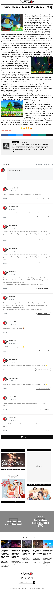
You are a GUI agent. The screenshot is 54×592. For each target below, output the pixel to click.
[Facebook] (22, 578)
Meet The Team (21, 588)
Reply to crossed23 (44, 332)
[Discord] (32, 578)
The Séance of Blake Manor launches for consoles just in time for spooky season (5, 554)
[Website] (13, 152)
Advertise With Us (13, 588)
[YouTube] (25, 578)
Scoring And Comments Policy (38, 588)
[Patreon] (29, 578)
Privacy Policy (28, 588)
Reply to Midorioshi (44, 288)
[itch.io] (27, 578)
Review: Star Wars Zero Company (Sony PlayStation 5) (37, 552)
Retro (34, 10)
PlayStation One (29, 10)
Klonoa (18, 10)
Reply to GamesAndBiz (43, 240)
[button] (34, 582)
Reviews (38, 10)
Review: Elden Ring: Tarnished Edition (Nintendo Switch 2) (26, 552)
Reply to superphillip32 (43, 198)
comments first (48, 164)
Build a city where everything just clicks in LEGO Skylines (48, 552)
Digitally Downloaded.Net (34, 586)
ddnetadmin (12, 10)
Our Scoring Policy (6, 130)
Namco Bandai (23, 10)
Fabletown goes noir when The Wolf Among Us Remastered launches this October (15, 554)
